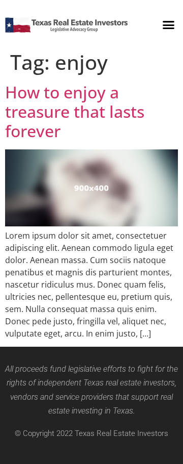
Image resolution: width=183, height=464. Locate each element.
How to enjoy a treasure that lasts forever (74, 111)
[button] (168, 25)
